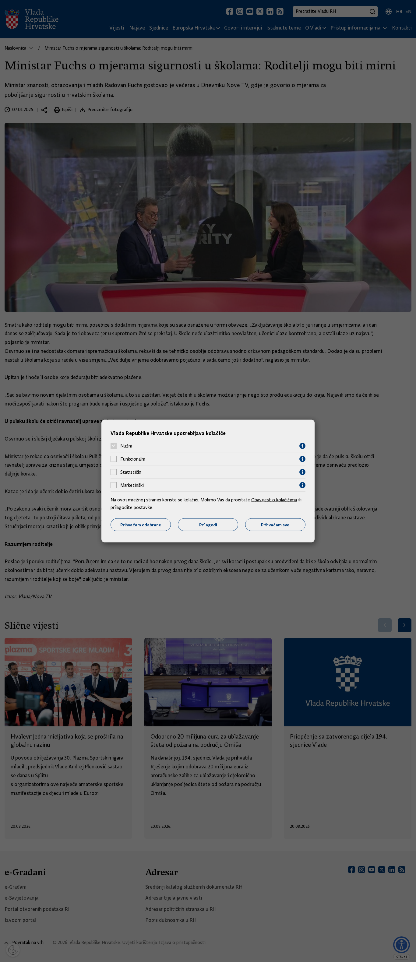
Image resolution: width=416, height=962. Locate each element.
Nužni (126, 446)
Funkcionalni (132, 459)
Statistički (130, 472)
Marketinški (132, 485)
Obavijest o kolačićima (274, 499)
